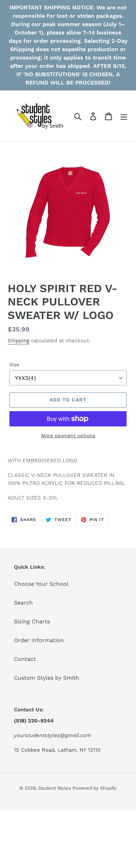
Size (14, 364)
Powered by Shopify (94, 788)
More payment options (68, 435)
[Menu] (123, 116)
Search (23, 602)
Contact (25, 659)
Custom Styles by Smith (46, 677)
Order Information (39, 640)
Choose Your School (41, 584)
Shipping (18, 340)
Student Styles (54, 788)
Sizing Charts (32, 621)
